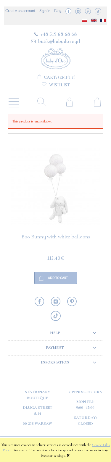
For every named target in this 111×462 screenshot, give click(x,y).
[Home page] (55, 57)
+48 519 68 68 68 (59, 34)
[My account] (69, 102)
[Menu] (14, 102)
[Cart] (97, 102)
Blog (58, 11)
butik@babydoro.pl (59, 41)
